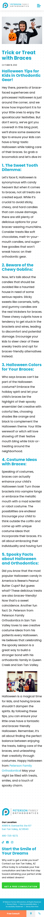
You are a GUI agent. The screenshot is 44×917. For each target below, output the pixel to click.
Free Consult (13, 913)
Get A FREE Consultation (20, 886)
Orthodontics (11, 771)
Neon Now (34, 906)
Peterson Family (20, 766)
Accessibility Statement (14, 906)
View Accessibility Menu (28, 904)
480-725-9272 (10, 835)
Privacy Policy (12, 904)
